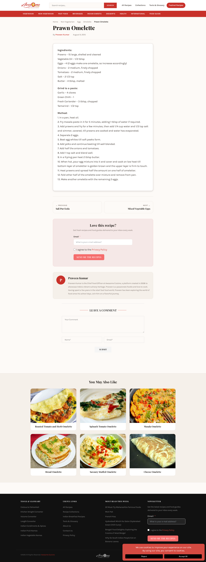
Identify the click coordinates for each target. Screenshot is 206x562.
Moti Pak (109, 512)
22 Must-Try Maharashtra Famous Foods (123, 507)
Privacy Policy (99, 249)
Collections (140, 5)
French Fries (110, 516)
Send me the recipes (89, 257)
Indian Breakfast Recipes (74, 516)
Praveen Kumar (62, 34)
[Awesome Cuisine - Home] (33, 5)
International (138, 14)
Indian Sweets (94, 14)
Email (76, 236)
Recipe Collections (71, 512)
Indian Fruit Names (29, 531)
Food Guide (155, 14)
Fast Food (63, 14)
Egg (79, 22)
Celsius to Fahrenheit (30, 507)
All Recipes (126, 5)
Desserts (110, 14)
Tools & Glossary (156, 5)
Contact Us (68, 531)
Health (123, 14)
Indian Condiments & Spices (33, 526)
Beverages (78, 14)
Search (110, 5)
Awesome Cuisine (48, 555)
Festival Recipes (176, 5)
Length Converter (28, 521)
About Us (67, 526)
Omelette (87, 22)
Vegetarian (28, 14)
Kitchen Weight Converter (32, 512)
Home (55, 22)
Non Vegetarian (46, 14)
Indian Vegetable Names (31, 535)
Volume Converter (28, 516)
